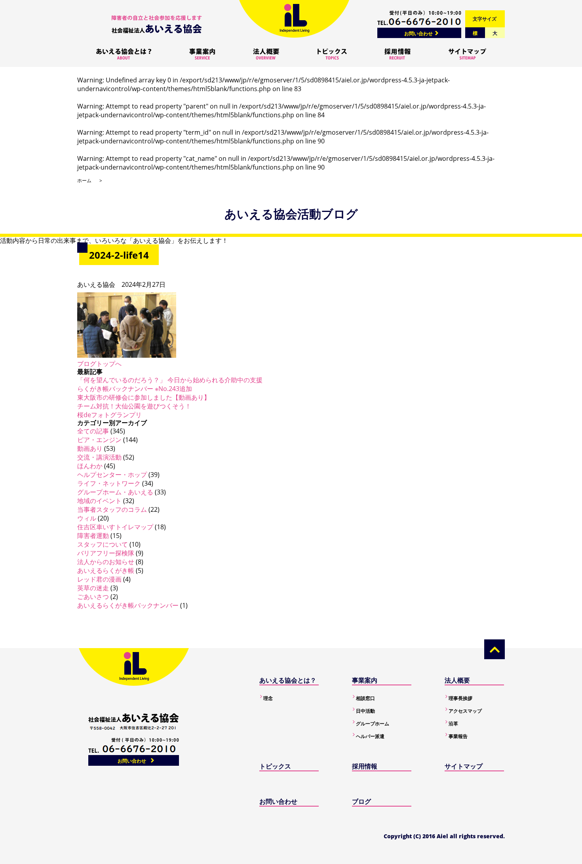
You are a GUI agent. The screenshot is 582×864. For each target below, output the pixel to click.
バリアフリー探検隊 (105, 553)
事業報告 (458, 736)
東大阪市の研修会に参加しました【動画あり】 (143, 397)
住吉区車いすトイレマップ (115, 527)
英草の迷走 (93, 588)
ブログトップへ (99, 363)
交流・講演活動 (99, 457)
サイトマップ (464, 766)
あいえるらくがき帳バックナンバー (128, 605)
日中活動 (365, 711)
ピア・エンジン (99, 439)
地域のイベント (99, 500)
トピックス (275, 766)
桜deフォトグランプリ (109, 414)
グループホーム (372, 723)
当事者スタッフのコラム (112, 509)
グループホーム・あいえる (115, 492)
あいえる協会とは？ (287, 680)
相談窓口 (365, 698)
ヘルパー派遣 (370, 736)
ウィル (86, 518)
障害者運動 (93, 535)
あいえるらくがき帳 (105, 570)
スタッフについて (102, 544)
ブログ (361, 801)
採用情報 (364, 766)
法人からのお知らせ (105, 561)
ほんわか (90, 466)
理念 (268, 698)
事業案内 (364, 680)
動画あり (90, 448)
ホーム (84, 180)
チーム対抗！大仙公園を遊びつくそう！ (134, 406)
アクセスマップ (465, 711)
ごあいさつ (93, 596)
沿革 (453, 723)
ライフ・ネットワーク (109, 483)
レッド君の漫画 (99, 579)
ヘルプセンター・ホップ (112, 474)
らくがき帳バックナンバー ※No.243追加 (134, 388)
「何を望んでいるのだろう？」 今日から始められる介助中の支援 (169, 380)
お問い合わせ (418, 33)
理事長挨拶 (460, 698)
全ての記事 (93, 431)
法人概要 (457, 680)
